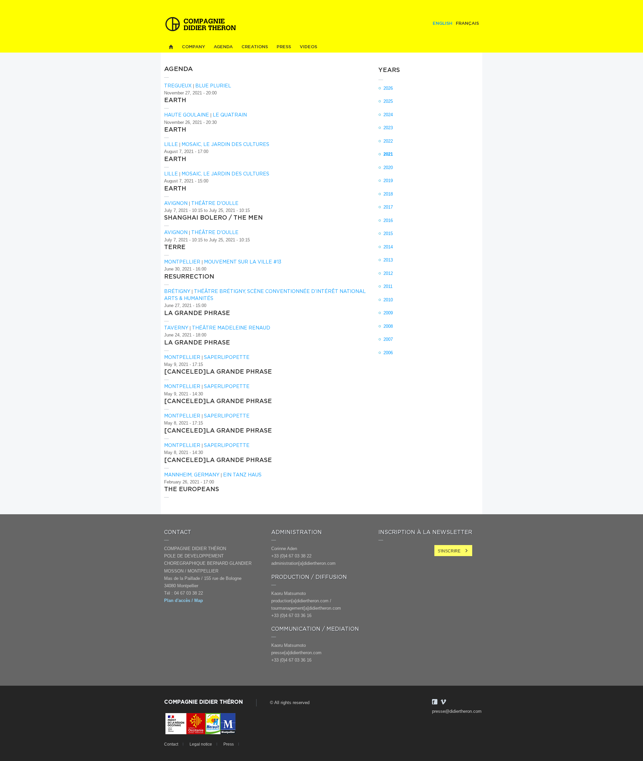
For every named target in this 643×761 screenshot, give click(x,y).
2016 (388, 220)
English (442, 23)
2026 (388, 88)
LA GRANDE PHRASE (197, 313)
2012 (388, 273)
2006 (388, 352)
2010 (388, 299)
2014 (388, 246)
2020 (388, 167)
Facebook (434, 701)
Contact (171, 744)
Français (467, 23)
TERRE (175, 247)
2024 (388, 114)
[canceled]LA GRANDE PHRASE (218, 372)
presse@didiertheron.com (457, 711)
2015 (388, 233)
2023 (388, 127)
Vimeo (443, 701)
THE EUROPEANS (191, 489)
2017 (388, 207)
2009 (388, 312)
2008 (388, 326)
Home (170, 47)
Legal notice (201, 744)
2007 (388, 339)
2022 (388, 141)
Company (193, 47)
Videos (308, 47)
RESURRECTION (189, 277)
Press (284, 47)
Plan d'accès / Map (183, 600)
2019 (388, 180)
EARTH (175, 100)
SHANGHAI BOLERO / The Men (213, 218)
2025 (388, 101)
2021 (388, 154)
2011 (387, 286)
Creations (254, 47)
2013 (388, 259)
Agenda (223, 47)
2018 (388, 194)
